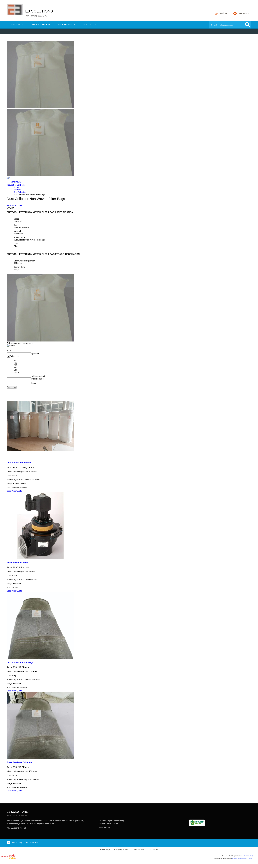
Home (16, 187)
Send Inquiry (15, 182)
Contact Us (89, 24)
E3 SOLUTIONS (39, 13)
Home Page (17, 24)
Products (17, 190)
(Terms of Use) (248, 855)
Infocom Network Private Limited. (242, 858)
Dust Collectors (20, 192)
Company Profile (41, 24)
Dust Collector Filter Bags (20, 662)
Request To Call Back (15, 185)
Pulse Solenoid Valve (17, 562)
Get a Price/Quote (14, 205)
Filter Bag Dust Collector (19, 762)
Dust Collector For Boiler (19, 462)
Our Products (66, 24)
